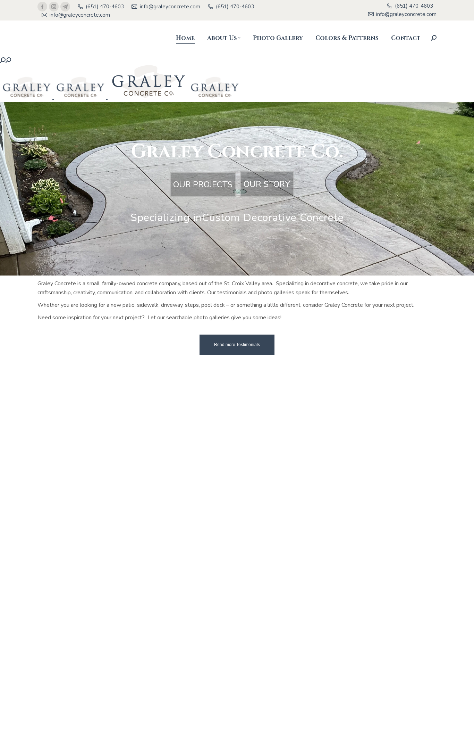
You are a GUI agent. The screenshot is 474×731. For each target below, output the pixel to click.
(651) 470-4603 (105, 6)
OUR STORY (267, 184)
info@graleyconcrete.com (170, 6)
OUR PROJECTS (202, 184)
